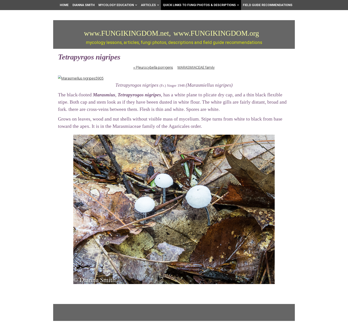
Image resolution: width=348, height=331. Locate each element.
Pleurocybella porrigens (153, 67)
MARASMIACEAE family (196, 67)
